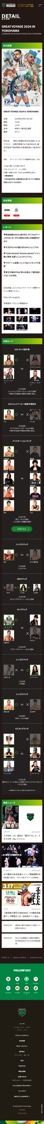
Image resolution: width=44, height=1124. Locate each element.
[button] (21, 104)
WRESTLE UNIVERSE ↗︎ (22, 1096)
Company (22, 1110)
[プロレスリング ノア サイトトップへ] (8, 5)
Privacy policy (22, 1113)
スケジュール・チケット (19, 957)
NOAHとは (22, 1066)
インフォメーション (19, 1027)
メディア (28, 1027)
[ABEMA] (7, 211)
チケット (19, 1030)
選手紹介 (22, 1052)
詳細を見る (22, 529)
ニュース (22, 1024)
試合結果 (22, 1041)
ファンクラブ (22, 1091)
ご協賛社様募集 (27, 1080)
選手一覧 (26, 1055)
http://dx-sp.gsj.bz (12, 297)
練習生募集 (22, 1071)
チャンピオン (18, 1055)
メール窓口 (22, 169)
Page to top (42, 1108)
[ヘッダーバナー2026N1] (25, 5)
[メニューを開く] (40, 5)
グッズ (25, 1030)
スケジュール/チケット (22, 1035)
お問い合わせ (22, 1077)
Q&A (22, 1060)
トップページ (5, 957)
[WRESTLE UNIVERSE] (16, 211)
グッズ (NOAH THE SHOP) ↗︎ (22, 1086)
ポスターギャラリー (22, 1046)
